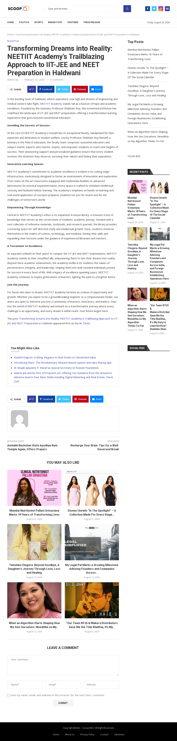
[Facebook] (147, 8)
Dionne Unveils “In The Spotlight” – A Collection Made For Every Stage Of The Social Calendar (148, 72)
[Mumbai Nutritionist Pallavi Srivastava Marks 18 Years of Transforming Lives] (34, 488)
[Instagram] (160, 8)
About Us (69, 734)
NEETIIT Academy (51, 103)
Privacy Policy (87, 734)
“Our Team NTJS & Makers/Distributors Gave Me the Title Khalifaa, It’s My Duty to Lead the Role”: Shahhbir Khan (160, 317)
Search (127, 8)
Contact (104, 734)
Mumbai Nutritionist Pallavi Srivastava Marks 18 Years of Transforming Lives (145, 54)
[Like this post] (32, 89)
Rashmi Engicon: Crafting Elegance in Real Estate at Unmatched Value (55, 357)
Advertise (119, 734)
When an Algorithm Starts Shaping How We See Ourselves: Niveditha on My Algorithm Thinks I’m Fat (148, 136)
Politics (24, 22)
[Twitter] (154, 8)
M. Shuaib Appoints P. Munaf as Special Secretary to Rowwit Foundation (56, 367)
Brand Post (55, 22)
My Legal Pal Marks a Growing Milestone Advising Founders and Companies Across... (91, 568)
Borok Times (82, 323)
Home (10, 22)
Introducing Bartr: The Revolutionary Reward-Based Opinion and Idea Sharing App (62, 362)
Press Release (91, 22)
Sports (38, 22)
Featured (72, 22)
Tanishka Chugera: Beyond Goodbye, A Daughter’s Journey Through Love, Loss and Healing (34, 568)
